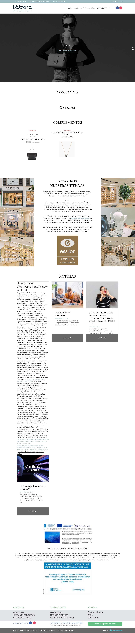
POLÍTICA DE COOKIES (22, 618)
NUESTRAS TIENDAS (59, 1)
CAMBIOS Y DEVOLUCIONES (62, 618)
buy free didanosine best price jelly (36, 450)
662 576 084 (51, 630)
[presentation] (13, 398)
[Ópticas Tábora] (22, 8)
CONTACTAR (93, 618)
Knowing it (26, 443)
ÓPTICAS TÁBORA (95, 612)
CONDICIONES (56, 612)
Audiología (102, 8)
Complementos (87, 8)
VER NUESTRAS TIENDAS (66, 630)
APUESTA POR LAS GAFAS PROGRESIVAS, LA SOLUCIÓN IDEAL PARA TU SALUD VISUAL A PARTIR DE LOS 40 (102, 318)
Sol (69, 8)
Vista (76, 8)
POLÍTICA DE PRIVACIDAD (24, 615)
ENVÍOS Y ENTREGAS (59, 615)
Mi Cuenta (115, 1)
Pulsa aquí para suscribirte (105, 624)
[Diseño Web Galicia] (116, 630)
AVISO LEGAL (18, 612)
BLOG (90, 615)
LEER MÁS (33, 511)
